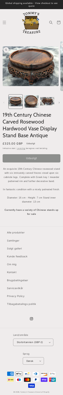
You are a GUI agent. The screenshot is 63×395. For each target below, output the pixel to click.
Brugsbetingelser (17, 280)
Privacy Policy (15, 296)
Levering (21, 148)
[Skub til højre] (59, 102)
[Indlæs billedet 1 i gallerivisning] (16, 101)
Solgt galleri (14, 248)
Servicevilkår (15, 288)
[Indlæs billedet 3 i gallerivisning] (47, 101)
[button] (4, 22)
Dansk (29, 361)
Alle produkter (15, 232)
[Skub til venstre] (4, 102)
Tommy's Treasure (27, 392)
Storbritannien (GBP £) (30, 342)
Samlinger (13, 240)
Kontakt (11, 272)
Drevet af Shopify (42, 392)
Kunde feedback (17, 256)
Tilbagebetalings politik (21, 303)
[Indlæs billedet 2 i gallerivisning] (31, 101)
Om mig (12, 264)
